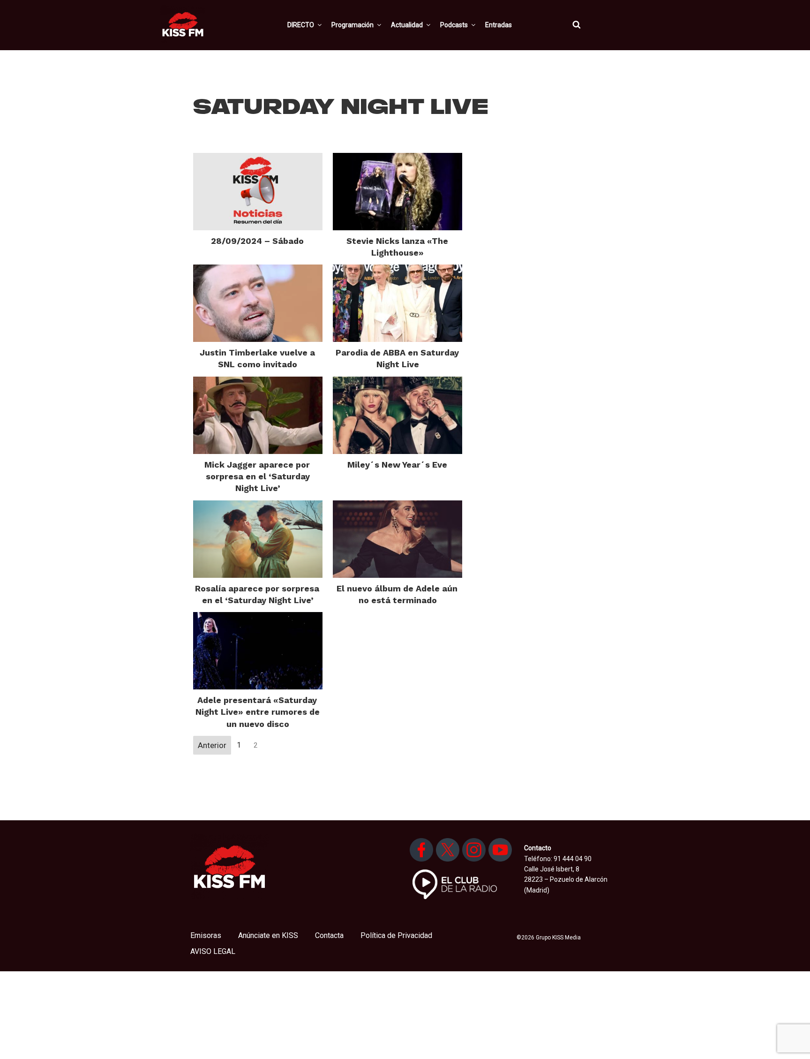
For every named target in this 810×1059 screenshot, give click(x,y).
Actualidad (407, 25)
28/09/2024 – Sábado (257, 241)
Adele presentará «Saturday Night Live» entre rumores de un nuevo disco (257, 711)
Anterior (212, 745)
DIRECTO (300, 25)
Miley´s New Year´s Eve (397, 464)
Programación (352, 25)
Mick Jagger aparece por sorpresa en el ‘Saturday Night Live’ (257, 476)
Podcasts (454, 25)
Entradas (498, 25)
